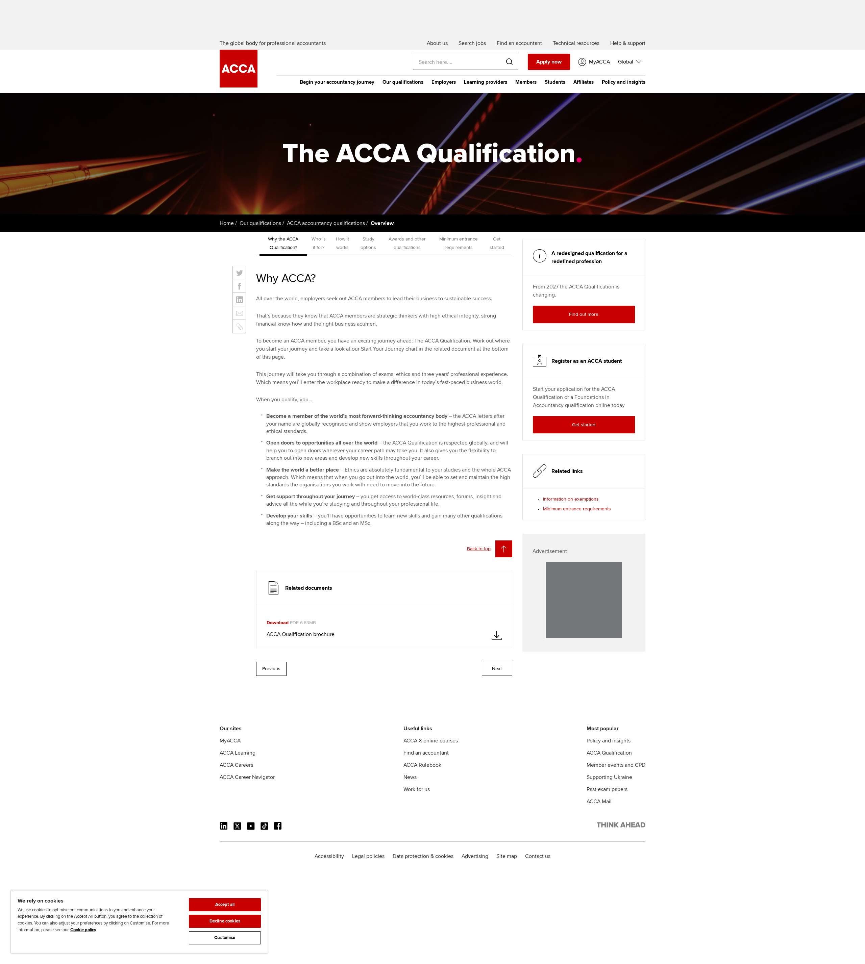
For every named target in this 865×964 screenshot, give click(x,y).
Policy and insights (623, 82)
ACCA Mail (599, 801)
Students (555, 82)
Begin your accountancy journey (337, 82)
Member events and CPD (616, 765)
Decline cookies (224, 921)
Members (526, 82)
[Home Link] (621, 826)
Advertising (475, 856)
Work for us (416, 789)
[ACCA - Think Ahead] (238, 85)
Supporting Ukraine (609, 777)
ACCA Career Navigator (247, 777)
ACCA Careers (236, 765)
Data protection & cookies (423, 856)
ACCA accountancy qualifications (326, 223)
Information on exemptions (571, 499)
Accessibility (329, 856)
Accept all (224, 904)
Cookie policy (83, 930)
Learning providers (485, 82)
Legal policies (368, 856)
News (410, 777)
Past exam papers (607, 789)
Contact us (537, 856)
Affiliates (583, 82)
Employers (443, 82)
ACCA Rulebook (422, 765)
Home (227, 223)
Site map (506, 856)
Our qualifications (402, 82)
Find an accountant (426, 753)
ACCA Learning (237, 753)
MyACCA (230, 740)
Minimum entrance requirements (577, 509)
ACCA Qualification (609, 753)
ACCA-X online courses (430, 740)
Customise (224, 937)
